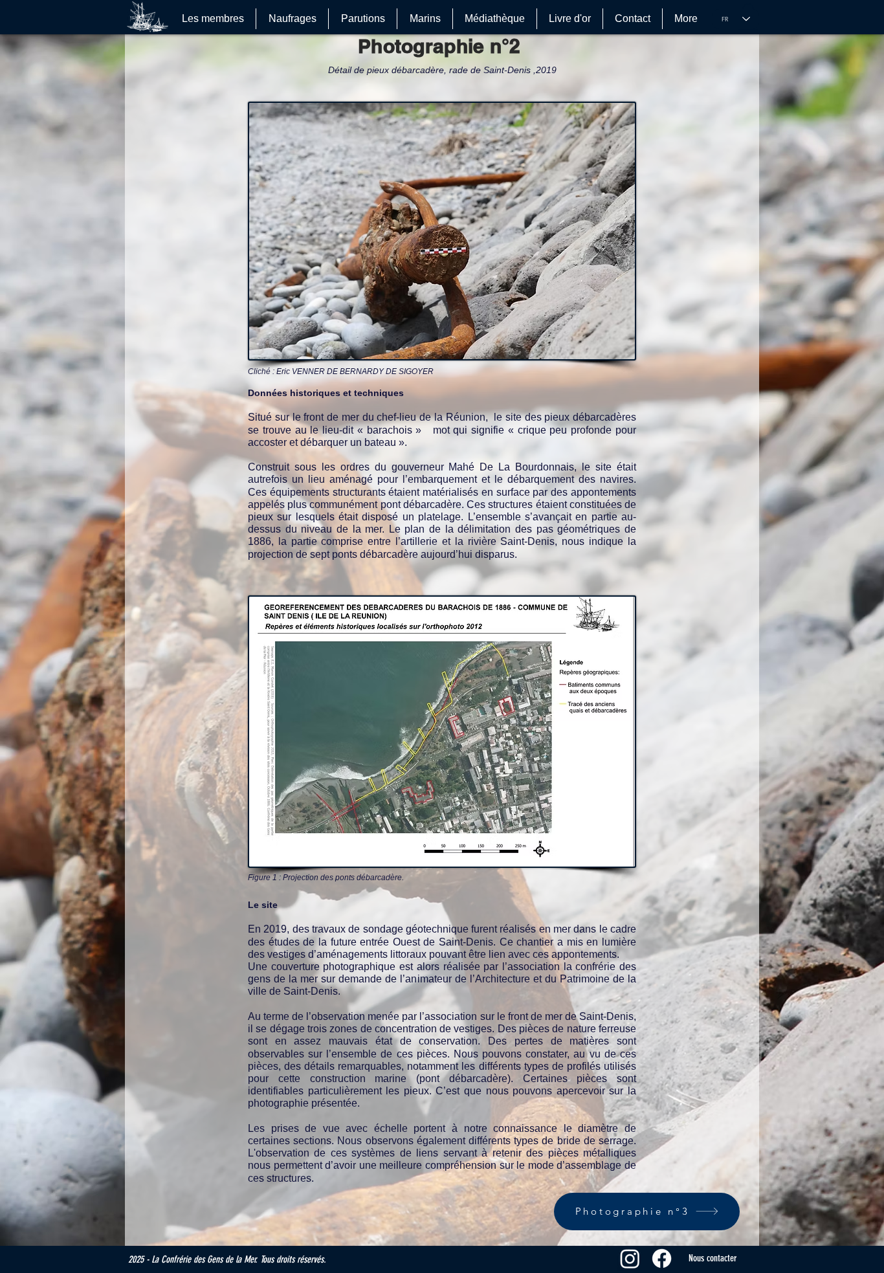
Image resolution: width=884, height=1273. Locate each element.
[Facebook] (661, 1258)
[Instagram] (630, 1258)
